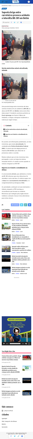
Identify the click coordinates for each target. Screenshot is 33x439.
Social (23, 243)
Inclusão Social (23, 273)
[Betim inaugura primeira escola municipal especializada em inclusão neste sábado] (6, 270)
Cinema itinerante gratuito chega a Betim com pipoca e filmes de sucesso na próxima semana (21, 215)
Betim (4, 8)
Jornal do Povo (5, 26)
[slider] (15, 343)
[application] (16, 330)
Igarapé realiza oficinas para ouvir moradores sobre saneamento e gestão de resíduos (21, 248)
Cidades (17, 220)
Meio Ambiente (24, 252)
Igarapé (18, 252)
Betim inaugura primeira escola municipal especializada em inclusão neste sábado (21, 269)
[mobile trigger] (3, 2)
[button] (16, 330)
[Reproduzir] (4, 344)
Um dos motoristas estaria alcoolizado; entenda (15, 130)
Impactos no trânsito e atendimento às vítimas (15, 135)
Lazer (21, 220)
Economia (19, 243)
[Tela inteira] (29, 344)
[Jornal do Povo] (15, 2)
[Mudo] (26, 344)
